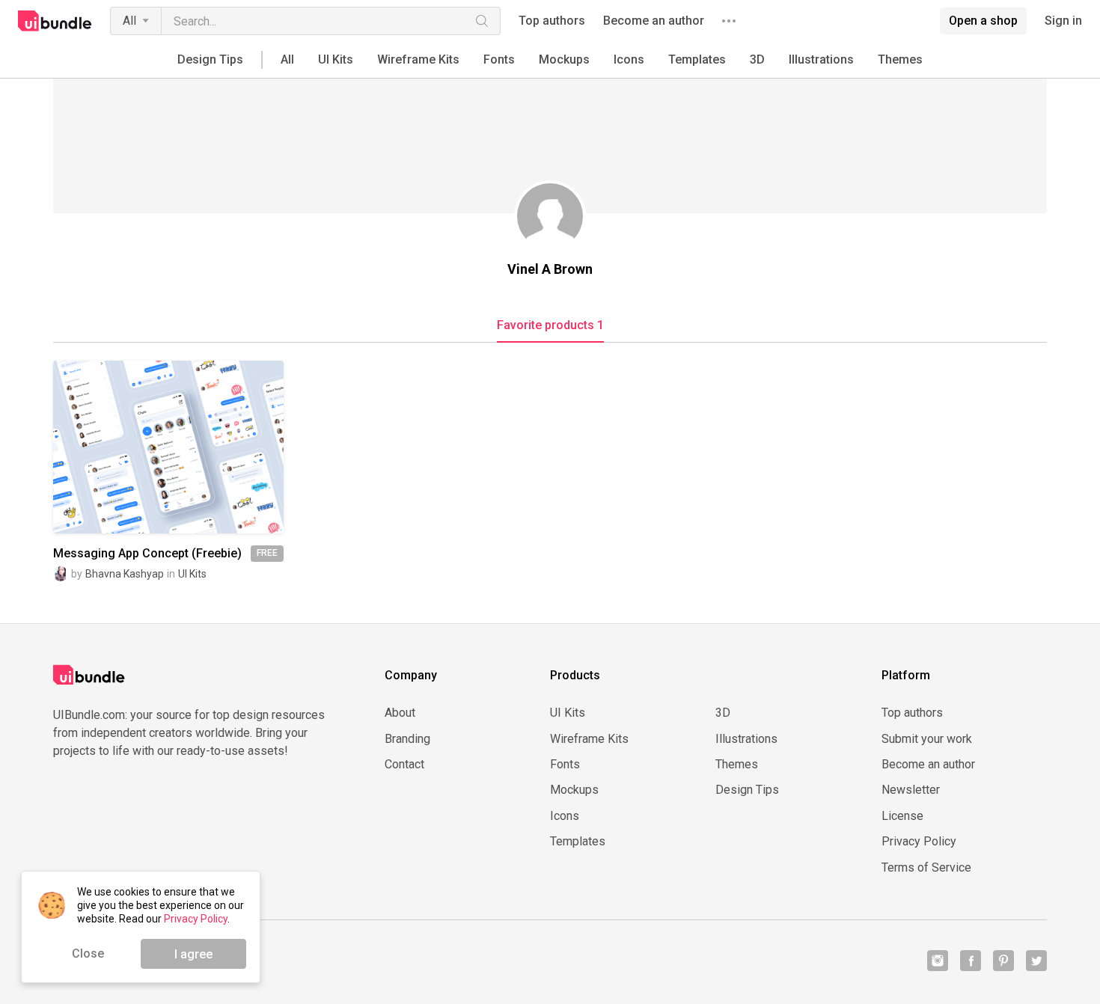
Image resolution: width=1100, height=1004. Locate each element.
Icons (629, 59)
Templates (697, 59)
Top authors (552, 21)
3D (757, 59)
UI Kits (335, 59)
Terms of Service (926, 868)
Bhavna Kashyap (124, 574)
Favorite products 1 (550, 325)
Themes (900, 59)
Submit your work (926, 739)
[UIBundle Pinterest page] (1003, 960)
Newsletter (910, 790)
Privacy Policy (918, 841)
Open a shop (983, 20)
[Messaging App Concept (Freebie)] (168, 447)
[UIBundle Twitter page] (1036, 960)
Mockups (564, 59)
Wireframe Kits (418, 59)
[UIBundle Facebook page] (970, 960)
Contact (404, 764)
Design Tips (210, 59)
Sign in (1063, 21)
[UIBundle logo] (55, 20)
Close (88, 953)
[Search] (482, 20)
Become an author (653, 21)
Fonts (499, 59)
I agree (193, 954)
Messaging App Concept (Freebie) (147, 553)
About (400, 713)
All (129, 20)
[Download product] (195, 447)
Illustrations (821, 59)
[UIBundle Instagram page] (937, 960)
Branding (407, 739)
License (902, 816)
